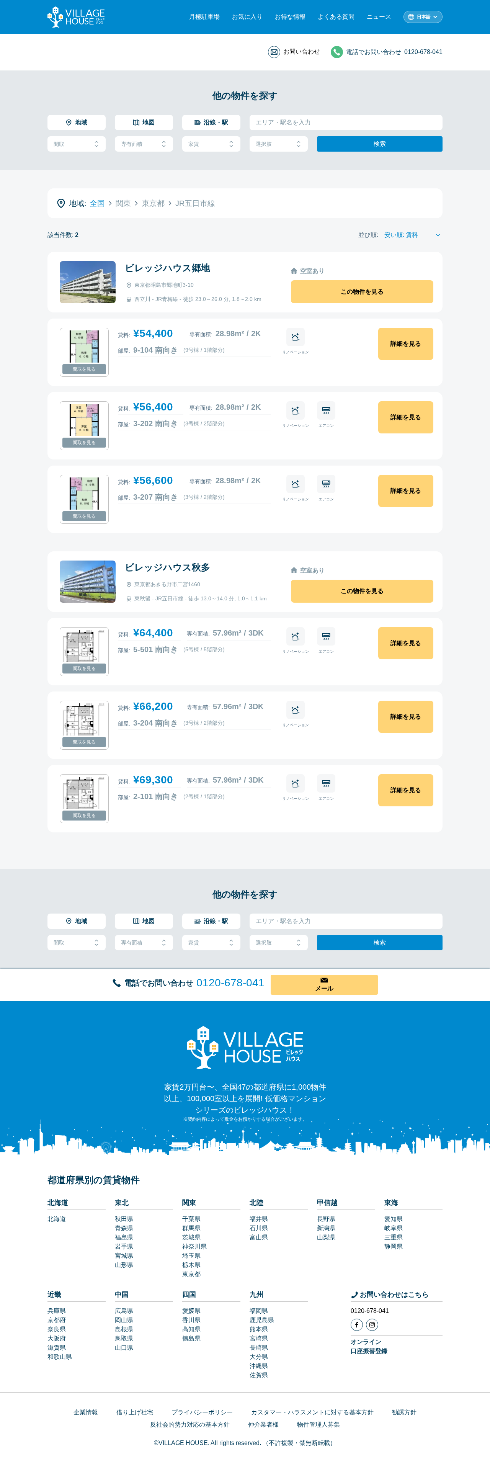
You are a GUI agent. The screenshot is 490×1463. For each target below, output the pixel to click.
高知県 (191, 1329)
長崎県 (259, 1347)
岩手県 (124, 1246)
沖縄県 (259, 1366)
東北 (122, 1202)
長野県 (326, 1219)
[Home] (245, 1047)
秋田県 (124, 1219)
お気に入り (247, 16)
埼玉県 (191, 1255)
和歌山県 (59, 1356)
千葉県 (191, 1219)
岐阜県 (393, 1228)
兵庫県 (56, 1311)
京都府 (56, 1320)
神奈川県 (194, 1246)
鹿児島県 (262, 1320)
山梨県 (326, 1237)
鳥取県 (124, 1338)
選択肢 (264, 144)
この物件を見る (362, 291)
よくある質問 (336, 16)
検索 (380, 144)
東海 (391, 1202)
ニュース (379, 16)
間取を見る (84, 369)
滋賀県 (56, 1347)
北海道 (57, 1202)
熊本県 (259, 1329)
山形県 (124, 1265)
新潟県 (326, 1228)
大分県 (259, 1356)
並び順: (368, 235)
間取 (59, 144)
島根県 (124, 1329)
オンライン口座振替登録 (369, 1346)
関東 (189, 1202)
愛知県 (393, 1219)
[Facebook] (357, 1325)
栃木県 (191, 1265)
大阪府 (56, 1338)
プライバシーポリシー (202, 1412)
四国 (189, 1294)
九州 (256, 1294)
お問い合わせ (301, 51)
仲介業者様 (263, 1424)
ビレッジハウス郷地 (167, 268)
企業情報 (86, 1412)
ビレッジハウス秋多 (167, 567)
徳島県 (191, 1338)
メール (324, 988)
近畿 (54, 1294)
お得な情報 (290, 16)
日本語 (424, 17)
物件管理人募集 (318, 1424)
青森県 (124, 1228)
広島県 (124, 1311)
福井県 (259, 1219)
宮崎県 (259, 1338)
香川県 (191, 1320)
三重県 (393, 1237)
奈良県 (56, 1329)
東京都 (191, 1274)
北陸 (256, 1202)
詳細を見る (405, 343)
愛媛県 (191, 1311)
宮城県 (124, 1255)
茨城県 (191, 1237)
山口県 (124, 1347)
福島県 (124, 1237)
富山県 (259, 1237)
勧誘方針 (404, 1412)
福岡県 (259, 1311)
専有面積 (131, 144)
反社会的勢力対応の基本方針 (190, 1424)
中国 (122, 1294)
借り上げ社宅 (134, 1412)
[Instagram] (372, 1325)
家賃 (193, 144)
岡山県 (124, 1320)
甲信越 (327, 1202)
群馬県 (191, 1228)
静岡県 (393, 1246)
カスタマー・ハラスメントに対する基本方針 (312, 1412)
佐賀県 (259, 1375)
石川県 (259, 1228)
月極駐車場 (204, 16)
